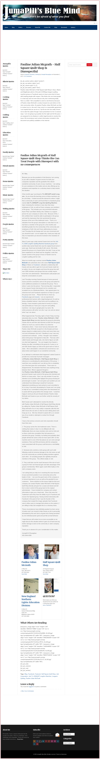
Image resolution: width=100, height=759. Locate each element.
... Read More (19, 739)
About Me (37, 27)
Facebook (37, 265)
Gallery (20, 27)
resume (37, 297)
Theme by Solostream (61, 754)
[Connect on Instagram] (40, 741)
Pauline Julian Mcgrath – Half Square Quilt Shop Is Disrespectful (40, 67)
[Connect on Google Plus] (49, 741)
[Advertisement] (50, 44)
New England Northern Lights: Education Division (31, 601)
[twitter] (73, 27)
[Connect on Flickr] (52, 741)
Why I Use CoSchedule (27, 691)
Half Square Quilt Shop (51, 563)
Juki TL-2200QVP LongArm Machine (40, 676)
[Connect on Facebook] (37, 741)
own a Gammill (47, 605)
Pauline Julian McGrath (29, 563)
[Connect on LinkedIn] (57, 741)
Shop (55, 27)
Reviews (32, 74)
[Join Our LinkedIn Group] (34, 744)
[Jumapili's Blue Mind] (49, 20)
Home (6, 27)
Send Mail (24, 574)
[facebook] (64, 27)
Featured (27, 74)
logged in (31, 686)
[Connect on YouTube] (37, 744)
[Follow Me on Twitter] (43, 741)
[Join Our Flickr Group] (55, 741)
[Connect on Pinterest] (46, 741)
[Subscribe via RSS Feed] (34, 741)
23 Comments (28, 76)
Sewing (37, 74)
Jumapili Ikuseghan (46, 74)
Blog (13, 27)
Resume (28, 27)
